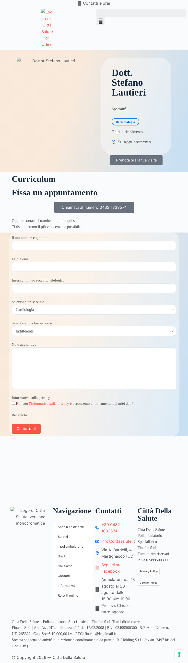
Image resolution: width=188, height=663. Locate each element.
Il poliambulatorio (70, 546)
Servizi (63, 537)
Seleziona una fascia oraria (32, 323)
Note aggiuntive (24, 344)
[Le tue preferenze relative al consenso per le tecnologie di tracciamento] (179, 654)
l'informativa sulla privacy (49, 403)
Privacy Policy (149, 571)
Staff (61, 556)
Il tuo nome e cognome (29, 238)
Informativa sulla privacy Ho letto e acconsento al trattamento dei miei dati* (72, 400)
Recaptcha (20, 415)
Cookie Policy (148, 582)
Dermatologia (125, 122)
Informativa (66, 586)
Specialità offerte (71, 527)
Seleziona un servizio (28, 302)
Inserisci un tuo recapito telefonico (38, 280)
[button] (141, 13)
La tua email (21, 259)
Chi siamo (65, 566)
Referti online (68, 595)
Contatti (64, 576)
